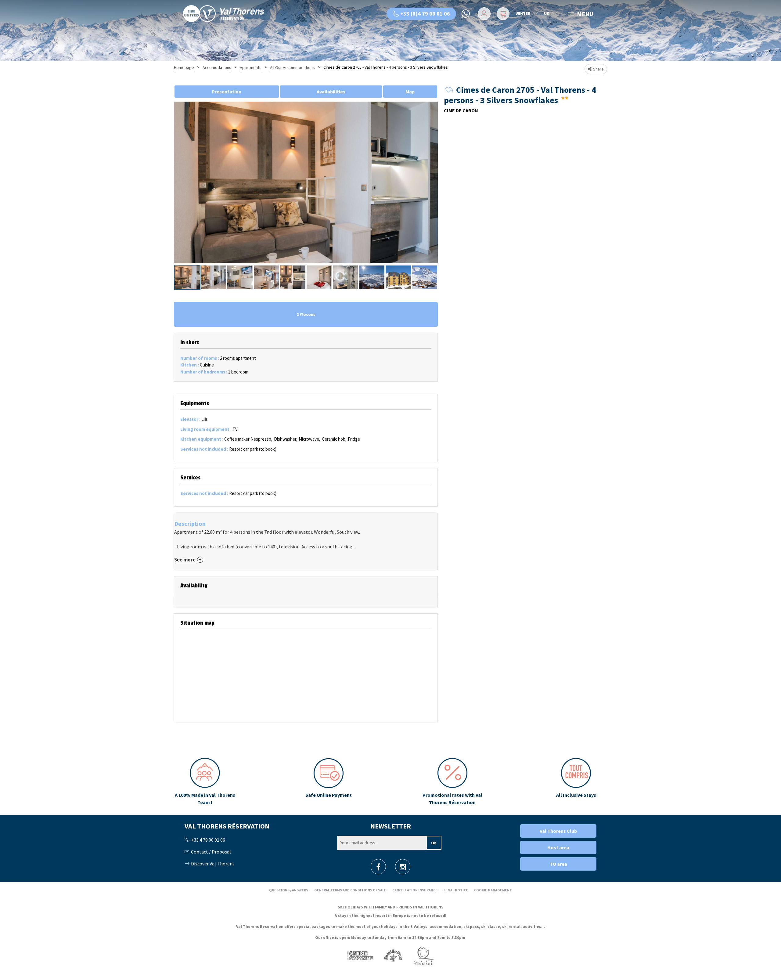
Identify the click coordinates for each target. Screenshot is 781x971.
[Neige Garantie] (359, 955)
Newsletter (390, 826)
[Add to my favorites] (448, 90)
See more (185, 560)
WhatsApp (466, 13)
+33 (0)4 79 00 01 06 (425, 13)
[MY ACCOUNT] (483, 13)
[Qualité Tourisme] (424, 955)
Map (410, 91)
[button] (502, 13)
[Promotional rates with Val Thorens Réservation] (452, 782)
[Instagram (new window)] (403, 869)
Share (598, 69)
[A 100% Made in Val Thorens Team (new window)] (205, 782)
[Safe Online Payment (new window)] (329, 782)
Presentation (226, 91)
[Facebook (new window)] (378, 869)
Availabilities (331, 91)
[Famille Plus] (393, 955)
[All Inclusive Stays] (576, 782)
